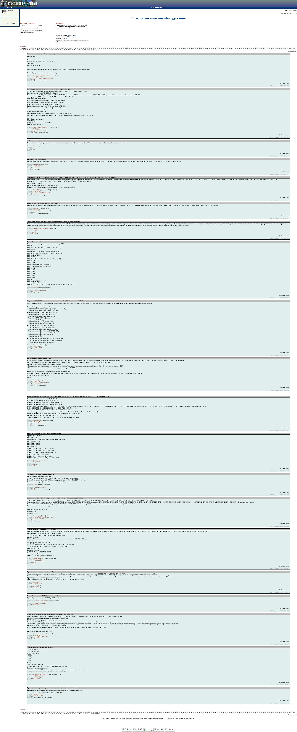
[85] (246, 48)
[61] (182, 48)
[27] (92, 48)
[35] (113, 48)
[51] (156, 48)
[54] (164, 48)
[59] (177, 48)
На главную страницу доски (289, 13)
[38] (121, 48)
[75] (220, 48)
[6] (38, 48)
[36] (116, 48)
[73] (214, 48)
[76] (222, 48)
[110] (45, 49)
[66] (196, 48)
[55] (166, 48)
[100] (287, 48)
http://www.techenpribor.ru (38, 385)
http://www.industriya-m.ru (38, 425)
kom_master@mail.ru (43, 208)
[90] (260, 48)
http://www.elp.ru (36, 587)
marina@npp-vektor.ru (50, 558)
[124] (92, 49)
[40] (126, 48)
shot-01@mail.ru (43, 164)
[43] (134, 48)
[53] (161, 48)
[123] (89, 49)
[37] (118, 48)
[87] (252, 48)
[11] (49, 48)
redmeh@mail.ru (55, 75)
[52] (158, 48)
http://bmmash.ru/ (36, 292)
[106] (31, 49)
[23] (81, 48)
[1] (28, 48)
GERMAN (294, 10)
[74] (217, 48)
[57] (172, 48)
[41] (129, 48)
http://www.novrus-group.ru (39, 195)
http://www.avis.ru (36, 521)
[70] (206, 48)
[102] (293, 48)
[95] (273, 48)
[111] (48, 49)
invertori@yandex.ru (43, 484)
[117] (68, 49)
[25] (86, 48)
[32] (105, 48)
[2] (30, 48)
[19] (70, 48)
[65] (193, 48)
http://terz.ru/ (34, 233)
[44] (137, 48)
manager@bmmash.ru (45, 287)
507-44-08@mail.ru (53, 127)
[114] (58, 49)
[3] (32, 48)
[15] (60, 48)
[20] (73, 48)
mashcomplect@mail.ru (53, 600)
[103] (21, 49)
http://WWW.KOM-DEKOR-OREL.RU (41, 698)
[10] (46, 48)
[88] (254, 48)
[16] (62, 48)
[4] (34, 48)
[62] (185, 48)
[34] (110, 48)
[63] (188, 48)
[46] (142, 48)
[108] (38, 49)
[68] (201, 48)
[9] (44, 48)
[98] (281, 48)
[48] (148, 48)
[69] (204, 48)
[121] (82, 49)
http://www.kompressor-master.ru (40, 213)
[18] (68, 48)
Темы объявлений (292, 51)
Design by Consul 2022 (10, 24)
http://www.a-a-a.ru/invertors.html (40, 489)
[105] (28, 49)
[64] (190, 48)
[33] (108, 48)
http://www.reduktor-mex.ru (39, 80)
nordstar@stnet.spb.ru (55, 674)
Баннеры (5, 11)
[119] (75, 49)
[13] (54, 48)
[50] (153, 48)
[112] (52, 49)
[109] (42, 49)
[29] (97, 48)
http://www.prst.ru (36, 639)
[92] (265, 48)
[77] (225, 48)
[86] (249, 48)
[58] (174, 48)
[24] (84, 48)
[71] (209, 48)
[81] (236, 48)
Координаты (6, 13)
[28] (94, 48)
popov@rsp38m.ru (48, 420)
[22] (78, 48)
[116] (65, 49)
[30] (100, 48)
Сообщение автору (284, 83)
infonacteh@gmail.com (45, 345)
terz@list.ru (53, 228)
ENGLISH (288, 10)
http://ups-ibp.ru (35, 169)
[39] (124, 48)
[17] (65, 48)
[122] (85, 49)
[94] (270, 48)
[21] (76, 48)
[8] (42, 48)
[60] (180, 48)
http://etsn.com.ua (36, 465)
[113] (55, 49)
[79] (230, 48)
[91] (262, 48)
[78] (228, 48)
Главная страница (7, 10)
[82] (238, 48)
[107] (35, 49)
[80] (233, 48)
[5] (36, 48)
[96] (276, 48)
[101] (290, 48)
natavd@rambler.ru (44, 380)
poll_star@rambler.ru (42, 145)
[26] (89, 48)
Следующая (97, 49)
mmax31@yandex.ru (50, 190)
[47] (145, 48)
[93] (268, 48)
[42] (132, 48)
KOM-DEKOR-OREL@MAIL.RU (52, 692)
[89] (257, 48)
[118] (72, 49)
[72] (212, 48)
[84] (244, 48)
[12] (52, 48)
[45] (140, 48)
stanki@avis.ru (46, 516)
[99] (284, 48)
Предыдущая (23, 48)
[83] (241, 48)
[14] (57, 48)
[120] (79, 49)
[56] (169, 48)
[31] (102, 48)
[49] (150, 48)
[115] (62, 49)
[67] (198, 48)
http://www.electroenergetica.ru (39, 132)
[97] (278, 48)
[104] (25, 49)
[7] (40, 48)
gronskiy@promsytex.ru (53, 634)
